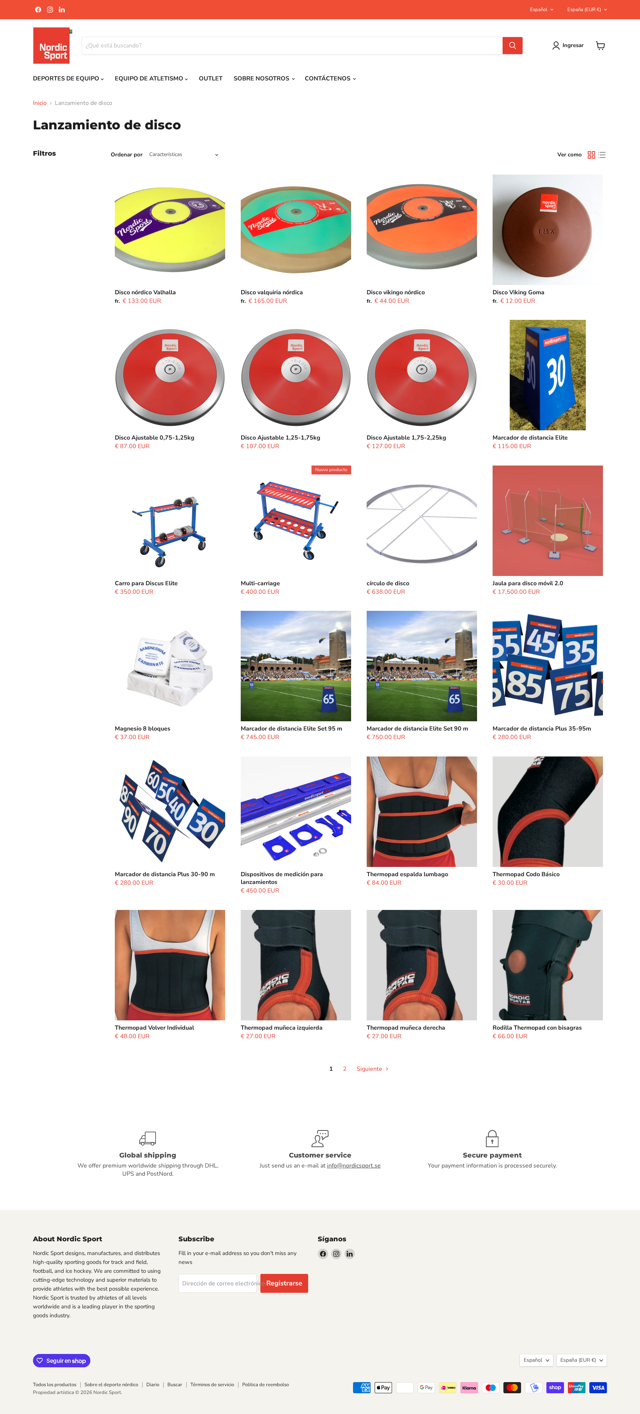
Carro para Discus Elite (146, 583)
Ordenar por (127, 155)
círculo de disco (388, 583)
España (584, 9)
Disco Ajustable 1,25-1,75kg (280, 438)
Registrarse (284, 1283)
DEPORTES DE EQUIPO (67, 78)
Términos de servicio (212, 1384)
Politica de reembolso (265, 1384)
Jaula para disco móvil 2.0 (528, 583)
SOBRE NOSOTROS (262, 78)
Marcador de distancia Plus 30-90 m (165, 874)
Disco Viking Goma (518, 292)
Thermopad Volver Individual (154, 1028)
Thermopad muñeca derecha (406, 1028)
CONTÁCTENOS (328, 78)
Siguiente (370, 1069)
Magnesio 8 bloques (142, 729)
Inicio (40, 103)
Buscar (174, 1384)
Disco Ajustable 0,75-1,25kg (154, 438)
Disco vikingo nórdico (396, 292)
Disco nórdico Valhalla (145, 292)
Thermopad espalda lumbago (407, 874)
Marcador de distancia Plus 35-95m (542, 729)
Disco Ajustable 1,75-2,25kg (406, 438)
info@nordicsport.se (354, 1166)
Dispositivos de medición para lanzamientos (282, 878)
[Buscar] (513, 45)
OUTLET (211, 78)
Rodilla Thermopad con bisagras (537, 1028)
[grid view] (591, 155)
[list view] (602, 155)
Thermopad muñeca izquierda (282, 1028)
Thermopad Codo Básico (526, 874)
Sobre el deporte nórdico (111, 1384)
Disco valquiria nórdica (272, 292)
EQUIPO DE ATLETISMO (150, 78)
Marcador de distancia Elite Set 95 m (291, 729)
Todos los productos (54, 1384)
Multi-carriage (260, 583)
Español (538, 9)
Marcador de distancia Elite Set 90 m (417, 729)
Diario (152, 1384)
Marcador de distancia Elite (530, 438)
